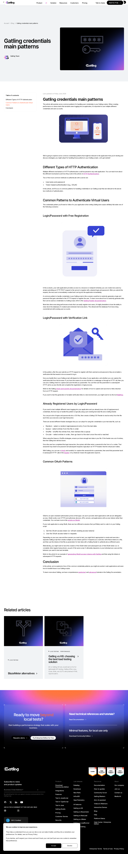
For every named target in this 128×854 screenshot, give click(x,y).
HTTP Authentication (91, 174)
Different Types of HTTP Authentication (19, 100)
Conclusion (9, 108)
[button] (39, 3)
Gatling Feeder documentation (95, 301)
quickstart (82, 572)
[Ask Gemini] (14, 810)
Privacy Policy (32, 834)
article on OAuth (74, 520)
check (63, 450)
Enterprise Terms (96, 849)
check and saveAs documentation (68, 389)
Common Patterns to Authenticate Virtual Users (19, 104)
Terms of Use (108, 849)
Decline (69, 845)
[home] (19, 2)
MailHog (120, 395)
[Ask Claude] (9, 810)
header (66, 453)
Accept (53, 845)
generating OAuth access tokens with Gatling (84, 554)
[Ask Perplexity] (18, 810)
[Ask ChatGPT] (5, 810)
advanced (92, 572)
